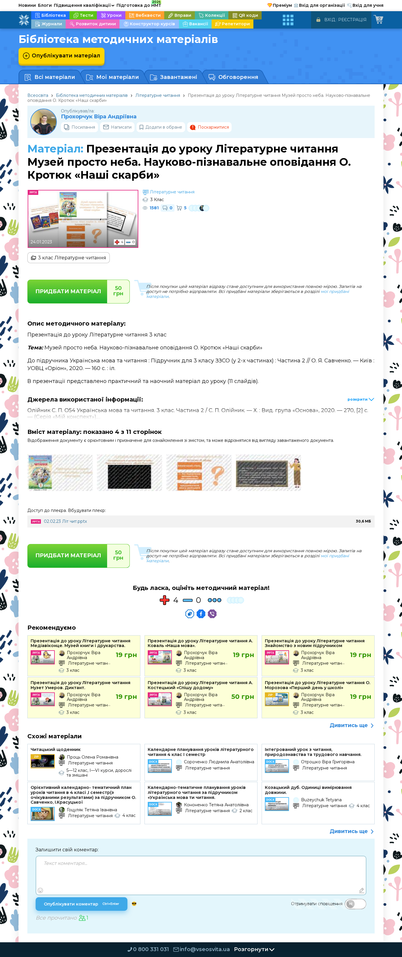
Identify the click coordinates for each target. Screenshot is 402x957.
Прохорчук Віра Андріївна (99, 117)
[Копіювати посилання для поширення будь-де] (189, 613)
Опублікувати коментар (81, 904)
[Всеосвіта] (24, 20)
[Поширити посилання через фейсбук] (201, 613)
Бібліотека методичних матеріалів (92, 95)
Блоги (45, 5)
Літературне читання (157, 95)
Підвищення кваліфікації (84, 5)
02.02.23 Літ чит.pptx (65, 521)
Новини (27, 5)
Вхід (329, 19)
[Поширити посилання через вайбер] (212, 613)
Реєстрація (352, 19)
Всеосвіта (37, 95)
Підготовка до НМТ (139, 4)
